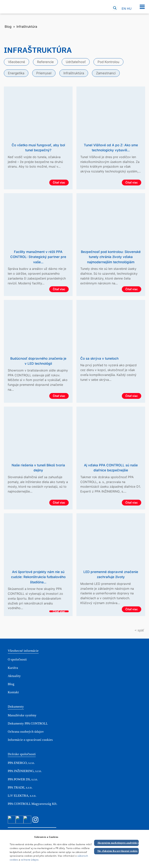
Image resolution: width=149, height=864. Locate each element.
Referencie (45, 62)
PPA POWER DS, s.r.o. (23, 779)
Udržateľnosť (76, 62)
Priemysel (43, 73)
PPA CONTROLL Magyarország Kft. (32, 804)
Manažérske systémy (22, 715)
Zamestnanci (106, 73)
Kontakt (13, 692)
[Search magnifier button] (115, 8)
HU (129, 8)
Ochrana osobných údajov (26, 731)
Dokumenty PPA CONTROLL (28, 723)
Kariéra (13, 668)
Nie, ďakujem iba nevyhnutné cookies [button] (117, 851)
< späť (139, 630)
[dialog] (74, 847)
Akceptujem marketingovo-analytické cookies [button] (118, 842)
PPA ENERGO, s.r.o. (21, 763)
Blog (8, 27)
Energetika (16, 73)
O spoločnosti (17, 659)
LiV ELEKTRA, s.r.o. (22, 795)
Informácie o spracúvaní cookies (30, 740)
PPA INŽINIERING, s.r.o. (25, 771)
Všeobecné (16, 62)
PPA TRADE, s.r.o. (20, 787)
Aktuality (14, 676)
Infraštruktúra (73, 73)
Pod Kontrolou (108, 62)
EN (124, 8)
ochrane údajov (29, 859)
